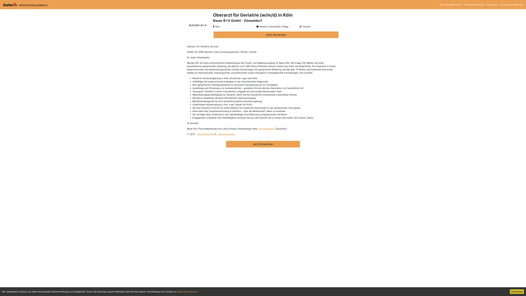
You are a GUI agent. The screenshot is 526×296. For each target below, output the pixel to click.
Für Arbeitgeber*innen (450, 4)
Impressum (492, 4)
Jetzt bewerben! (266, 128)
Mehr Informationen (188, 291)
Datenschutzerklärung (511, 4)
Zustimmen (517, 291)
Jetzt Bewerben (276, 34)
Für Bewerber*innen (474, 4)
